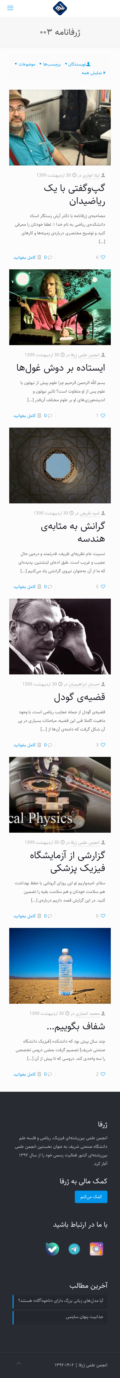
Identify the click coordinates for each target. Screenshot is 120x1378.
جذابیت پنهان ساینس (84, 1316)
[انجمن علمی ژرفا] (60, 8)
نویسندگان (77, 64)
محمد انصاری (88, 1013)
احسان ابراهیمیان (84, 684)
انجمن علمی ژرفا (85, 355)
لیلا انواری (91, 175)
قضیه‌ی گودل (79, 697)
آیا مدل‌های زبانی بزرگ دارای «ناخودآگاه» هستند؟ (60, 1300)
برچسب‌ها (52, 64)
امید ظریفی (90, 513)
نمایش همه (92, 72)
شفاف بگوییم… (76, 1026)
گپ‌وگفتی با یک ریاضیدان (74, 194)
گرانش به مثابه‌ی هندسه (73, 532)
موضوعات (27, 64)
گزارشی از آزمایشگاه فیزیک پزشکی (67, 861)
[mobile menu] (10, 8)
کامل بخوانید (24, 257)
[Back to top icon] (18, 1364)
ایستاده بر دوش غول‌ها (60, 368)
